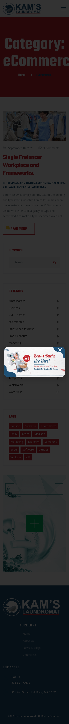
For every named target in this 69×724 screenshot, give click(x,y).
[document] (34, 362)
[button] (60, 349)
